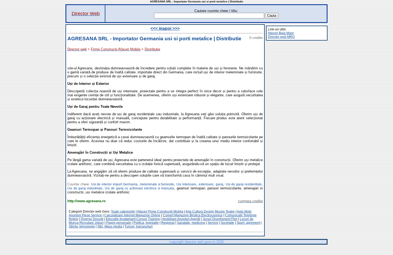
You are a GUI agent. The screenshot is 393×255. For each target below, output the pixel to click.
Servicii (212, 223)
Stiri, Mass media (109, 226)
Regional (168, 223)
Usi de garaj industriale (84, 188)
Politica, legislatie (146, 223)
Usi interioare (186, 184)
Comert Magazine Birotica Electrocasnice (193, 215)
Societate (227, 223)
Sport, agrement (248, 223)
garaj (219, 184)
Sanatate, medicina (191, 223)
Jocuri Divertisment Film (220, 219)
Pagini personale (118, 223)
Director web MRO (281, 37)
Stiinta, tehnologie (82, 226)
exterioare (206, 184)
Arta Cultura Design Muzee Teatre (210, 211)
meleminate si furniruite (157, 184)
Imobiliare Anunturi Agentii (181, 219)
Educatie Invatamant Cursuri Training (133, 219)
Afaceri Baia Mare (281, 33)
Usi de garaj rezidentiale (244, 184)
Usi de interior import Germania (114, 184)
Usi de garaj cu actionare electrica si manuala (139, 188)
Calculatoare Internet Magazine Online (132, 215)
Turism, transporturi (139, 226)
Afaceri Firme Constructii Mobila (160, 211)
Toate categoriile (123, 211)
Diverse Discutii (92, 219)
